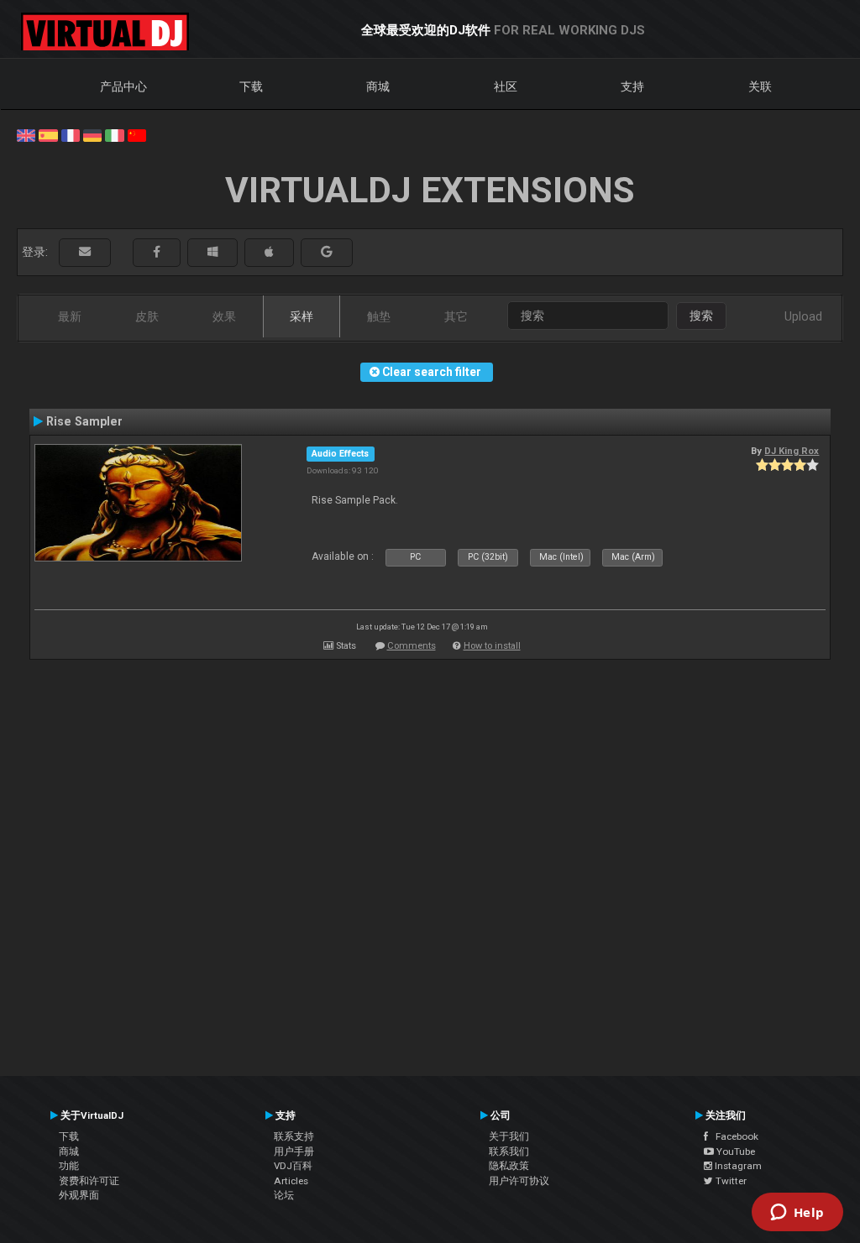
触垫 (379, 316)
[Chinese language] (137, 134)
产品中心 (123, 86)
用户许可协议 (519, 1181)
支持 (632, 86)
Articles (291, 1181)
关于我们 (509, 1136)
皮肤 (147, 316)
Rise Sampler (84, 421)
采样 (301, 316)
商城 (378, 86)
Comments (411, 645)
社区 (505, 86)
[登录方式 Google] (327, 252)
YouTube (734, 1151)
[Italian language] (114, 134)
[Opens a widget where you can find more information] (797, 1214)
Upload (803, 316)
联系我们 (509, 1151)
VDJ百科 (293, 1166)
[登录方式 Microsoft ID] (212, 252)
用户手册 (294, 1151)
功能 (69, 1166)
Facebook (733, 1136)
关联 (760, 86)
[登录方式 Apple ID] (269, 252)
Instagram (737, 1166)
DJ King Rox (791, 451)
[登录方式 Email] (85, 252)
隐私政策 (509, 1166)
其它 (456, 316)
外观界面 (79, 1195)
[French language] (70, 134)
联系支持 (294, 1136)
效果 (224, 316)
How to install (492, 645)
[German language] (92, 134)
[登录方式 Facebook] (157, 252)
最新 (69, 316)
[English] (26, 134)
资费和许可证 (89, 1181)
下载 (251, 86)
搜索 (701, 315)
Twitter (730, 1181)
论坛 (284, 1195)
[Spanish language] (48, 134)
